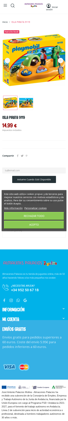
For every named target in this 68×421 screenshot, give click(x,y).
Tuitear (22, 155)
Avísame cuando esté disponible (34, 179)
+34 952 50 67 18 (25, 290)
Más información (13, 208)
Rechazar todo (34, 216)
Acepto (34, 224)
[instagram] (11, 300)
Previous (7, 60)
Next (60, 60)
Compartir (17, 155)
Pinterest (26, 155)
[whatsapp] (18, 300)
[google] (25, 300)
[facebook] (4, 300)
